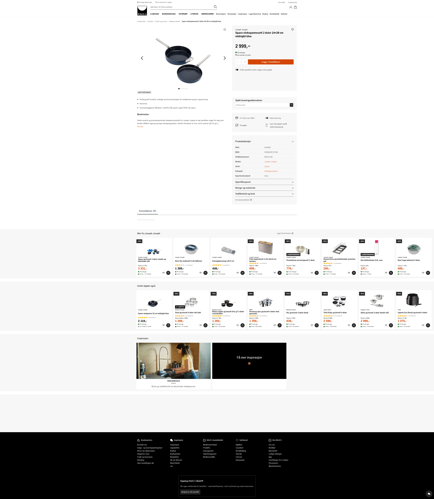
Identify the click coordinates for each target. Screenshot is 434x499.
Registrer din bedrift (190, 492)
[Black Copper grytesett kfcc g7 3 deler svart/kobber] (228, 300)
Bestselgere (221, 14)
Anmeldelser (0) (147, 210)
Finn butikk (281, 2)
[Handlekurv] (295, 7)
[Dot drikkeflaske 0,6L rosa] (377, 247)
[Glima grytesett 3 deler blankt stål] (377, 300)
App (270, 457)
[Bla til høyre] (224, 58)
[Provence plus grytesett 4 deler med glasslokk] (265, 300)
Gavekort (239, 447)
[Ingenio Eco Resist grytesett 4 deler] (414, 300)
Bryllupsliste (175, 454)
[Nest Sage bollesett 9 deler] (414, 247)
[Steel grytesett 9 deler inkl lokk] (191, 300)
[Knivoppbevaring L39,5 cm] (228, 247)
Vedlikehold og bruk (245, 193)
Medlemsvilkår (209, 457)
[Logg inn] (290, 7)
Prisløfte (243, 125)
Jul (171, 466)
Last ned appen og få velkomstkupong (278, 125)
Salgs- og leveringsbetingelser (149, 447)
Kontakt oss (142, 444)
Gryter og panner (161, 21)
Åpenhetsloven (275, 466)
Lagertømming (255, 14)
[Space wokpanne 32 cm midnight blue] (154, 300)
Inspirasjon (242, 14)
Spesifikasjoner (243, 182)
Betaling (140, 460)
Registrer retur (143, 454)
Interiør (239, 454)
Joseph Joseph (241, 29)
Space (267, 166)
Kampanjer (232, 14)
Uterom (239, 457)
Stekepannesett (174, 21)
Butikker (272, 447)
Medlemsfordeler (210, 444)
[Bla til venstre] (142, 58)
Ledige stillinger (275, 454)
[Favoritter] (163, 273)
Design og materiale (245, 187)
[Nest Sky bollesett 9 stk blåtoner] (191, 247)
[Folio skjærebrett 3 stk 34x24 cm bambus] (265, 247)
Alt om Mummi (176, 460)
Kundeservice (292, 2)
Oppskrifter (174, 447)
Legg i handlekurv (270, 61)
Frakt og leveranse (144, 457)
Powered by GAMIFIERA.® (145, 220)
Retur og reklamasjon (146, 450)
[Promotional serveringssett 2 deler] (302, 247)
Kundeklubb (274, 14)
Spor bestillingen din (145, 463)
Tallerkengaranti (209, 454)
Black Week (175, 463)
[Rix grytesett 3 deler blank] (302, 300)
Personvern (273, 463)
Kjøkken (150, 21)
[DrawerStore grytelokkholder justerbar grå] (339, 247)
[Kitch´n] (142, 10)
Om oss (272, 444)
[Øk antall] (245, 61)
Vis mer (140, 126)
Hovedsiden (141, 21)
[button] (292, 29)
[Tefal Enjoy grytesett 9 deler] (339, 300)
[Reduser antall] (237, 61)
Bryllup (265, 14)
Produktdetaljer (243, 141)
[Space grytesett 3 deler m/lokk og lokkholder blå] (154, 247)
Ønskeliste (174, 457)
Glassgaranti (208, 450)
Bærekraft (273, 450)
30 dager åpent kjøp (145, 2)
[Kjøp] (168, 273)
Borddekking (241, 450)
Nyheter (284, 14)
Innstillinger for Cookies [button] (278, 460)
